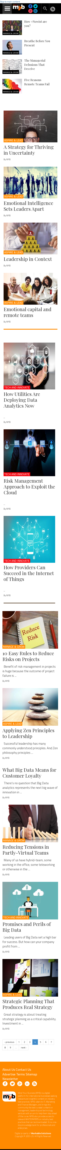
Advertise (8, 1074)
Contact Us (23, 1069)
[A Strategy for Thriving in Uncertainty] (30, 126)
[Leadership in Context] (30, 238)
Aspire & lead (13, 140)
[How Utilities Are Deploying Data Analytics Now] (29, 366)
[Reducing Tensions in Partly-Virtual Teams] (30, 823)
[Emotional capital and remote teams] (30, 289)
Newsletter (10, 1078)
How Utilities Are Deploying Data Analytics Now (22, 400)
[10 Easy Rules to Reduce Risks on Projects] (30, 630)
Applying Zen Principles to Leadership (28, 733)
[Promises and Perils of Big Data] (30, 900)
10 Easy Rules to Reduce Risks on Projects (28, 656)
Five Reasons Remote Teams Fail (37, 82)
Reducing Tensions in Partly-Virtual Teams (25, 850)
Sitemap (31, 1074)
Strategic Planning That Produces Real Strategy (28, 1004)
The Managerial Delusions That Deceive (34, 65)
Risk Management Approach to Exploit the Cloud (29, 486)
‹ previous (9, 1042)
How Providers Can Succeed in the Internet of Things (29, 573)
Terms (20, 1074)
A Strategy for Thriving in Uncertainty (29, 150)
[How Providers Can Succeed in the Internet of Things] (29, 539)
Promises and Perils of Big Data (26, 927)
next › (23, 1047)
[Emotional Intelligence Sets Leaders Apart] (30, 182)
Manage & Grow (10, 33)
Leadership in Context (28, 259)
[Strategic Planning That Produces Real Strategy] (30, 978)
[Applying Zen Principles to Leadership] (30, 707)
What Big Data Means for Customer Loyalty (29, 773)
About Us (8, 1069)
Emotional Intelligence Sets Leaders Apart (28, 206)
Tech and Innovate (17, 387)
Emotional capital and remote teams (27, 312)
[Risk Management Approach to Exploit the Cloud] (29, 452)
